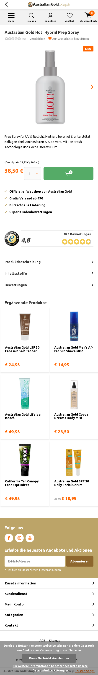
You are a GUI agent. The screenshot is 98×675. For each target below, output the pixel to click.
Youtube (30, 538)
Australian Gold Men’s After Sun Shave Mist (73, 349)
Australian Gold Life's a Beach (23, 416)
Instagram (19, 538)
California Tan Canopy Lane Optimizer (22, 483)
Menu (11, 21)
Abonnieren (80, 561)
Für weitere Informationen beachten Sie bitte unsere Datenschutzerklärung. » (50, 668)
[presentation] (88, 87)
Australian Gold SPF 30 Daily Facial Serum (71, 483)
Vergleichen (37, 38)
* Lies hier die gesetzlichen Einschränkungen (33, 569)
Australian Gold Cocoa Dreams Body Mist (71, 416)
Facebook (9, 538)
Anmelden (50, 21)
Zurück (6, 4)
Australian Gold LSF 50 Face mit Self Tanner (22, 349)
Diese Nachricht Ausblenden (49, 658)
